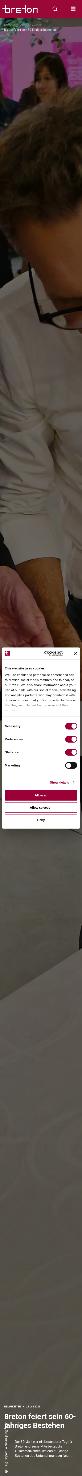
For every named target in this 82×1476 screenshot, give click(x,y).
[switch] (71, 739)
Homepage (11, 25)
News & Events (31, 25)
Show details (59, 782)
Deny (41, 820)
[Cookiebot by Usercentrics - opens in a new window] (50, 653)
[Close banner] (75, 653)
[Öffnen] (73, 9)
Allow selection (41, 807)
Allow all (41, 795)
